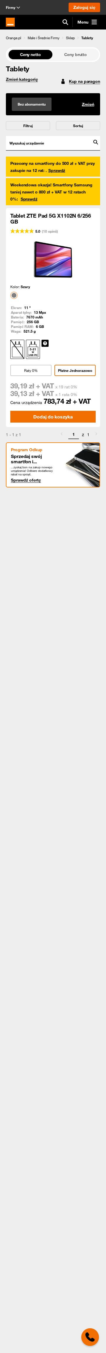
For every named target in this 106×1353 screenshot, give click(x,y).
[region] (53, 37)
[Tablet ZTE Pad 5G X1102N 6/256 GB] (53, 259)
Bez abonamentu (32, 104)
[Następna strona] (96, 434)
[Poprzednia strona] (61, 434)
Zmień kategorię (22, 79)
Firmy (10, 7)
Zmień (88, 104)
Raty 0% (31, 370)
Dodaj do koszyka (52, 417)
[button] (13, 38)
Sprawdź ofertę (26, 480)
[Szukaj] (65, 22)
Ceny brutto (75, 54)
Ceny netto (30, 54)
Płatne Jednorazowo (75, 370)
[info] (45, 343)
